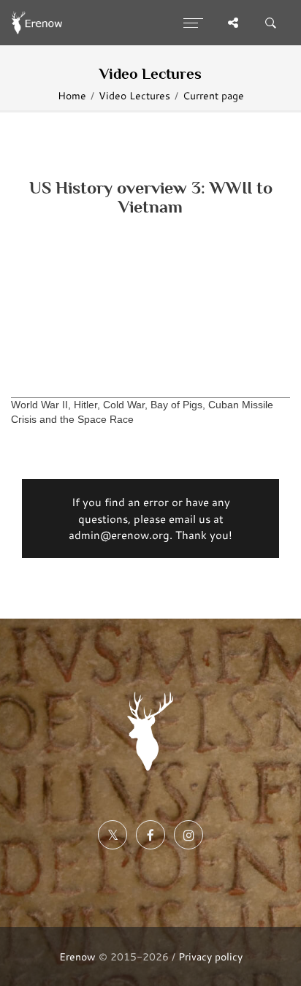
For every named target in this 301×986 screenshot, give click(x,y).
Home (72, 95)
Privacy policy (210, 956)
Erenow (77, 956)
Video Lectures (134, 95)
